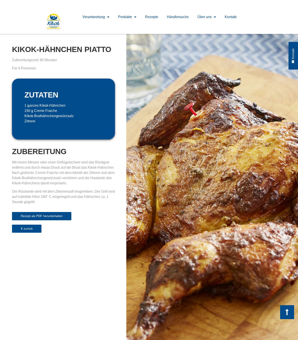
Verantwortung (93, 17)
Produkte (125, 17)
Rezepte (151, 17)
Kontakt (230, 17)
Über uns (204, 17)
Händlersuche (178, 17)
